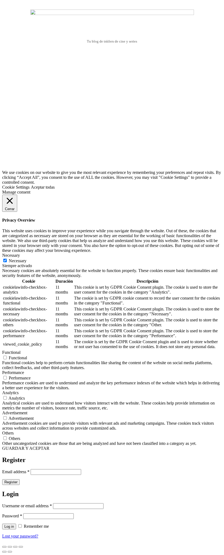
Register (10, 482)
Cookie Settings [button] (16, 187)
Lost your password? (20, 536)
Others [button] (8, 433)
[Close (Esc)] (4, 547)
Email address (16, 471)
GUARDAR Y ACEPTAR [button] (25, 448)
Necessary (17, 260)
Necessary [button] (11, 255)
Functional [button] (11, 352)
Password (12, 516)
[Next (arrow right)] (10, 552)
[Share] (10, 547)
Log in (9, 526)
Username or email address (27, 505)
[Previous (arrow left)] (4, 552)
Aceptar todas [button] (43, 187)
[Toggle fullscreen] (15, 547)
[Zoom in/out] (21, 547)
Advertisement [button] (14, 413)
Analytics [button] (10, 392)
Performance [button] (13, 372)
